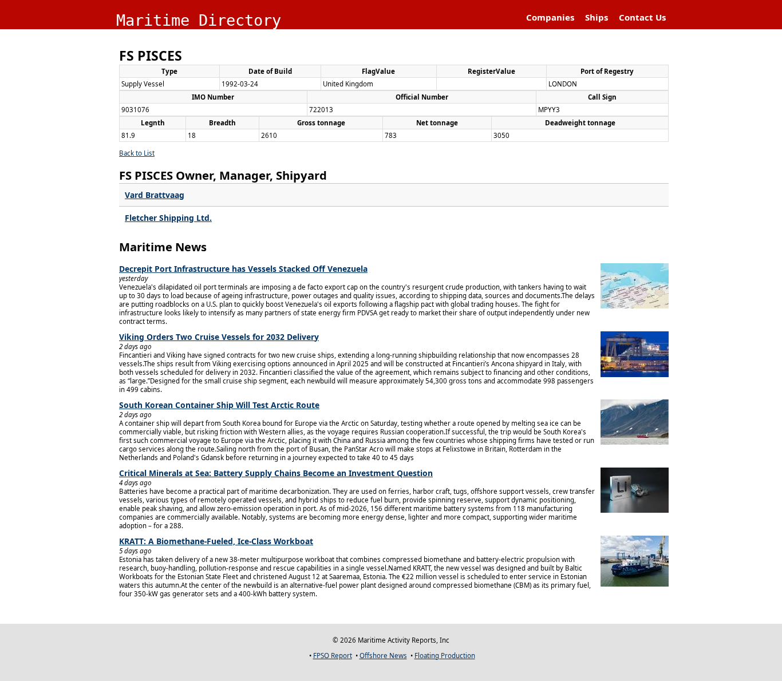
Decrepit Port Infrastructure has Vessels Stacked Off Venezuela (243, 268)
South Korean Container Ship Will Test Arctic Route (219, 404)
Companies (550, 17)
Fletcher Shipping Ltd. (168, 217)
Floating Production (444, 655)
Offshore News (383, 655)
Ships (596, 17)
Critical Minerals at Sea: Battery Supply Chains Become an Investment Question (276, 473)
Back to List (137, 153)
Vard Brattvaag (154, 194)
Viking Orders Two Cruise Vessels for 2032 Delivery (219, 336)
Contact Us (642, 17)
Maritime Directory (198, 20)
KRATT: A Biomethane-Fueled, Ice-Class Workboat (216, 541)
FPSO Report (332, 655)
